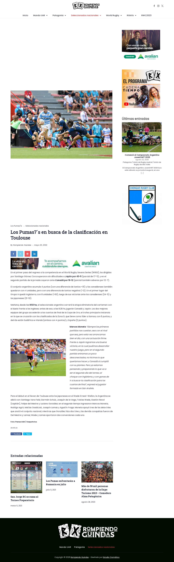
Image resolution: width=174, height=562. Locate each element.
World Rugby (112, 15)
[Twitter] (162, 6)
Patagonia (58, 15)
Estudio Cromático (111, 557)
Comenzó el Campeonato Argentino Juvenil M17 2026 (142, 156)
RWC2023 (146, 15)
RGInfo (130, 15)
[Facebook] (154, 6)
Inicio (25, 15)
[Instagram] (158, 6)
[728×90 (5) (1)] (57, 268)
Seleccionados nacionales (84, 15)
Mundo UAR (39, 15)
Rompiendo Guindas (80, 557)
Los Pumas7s (17, 226)
